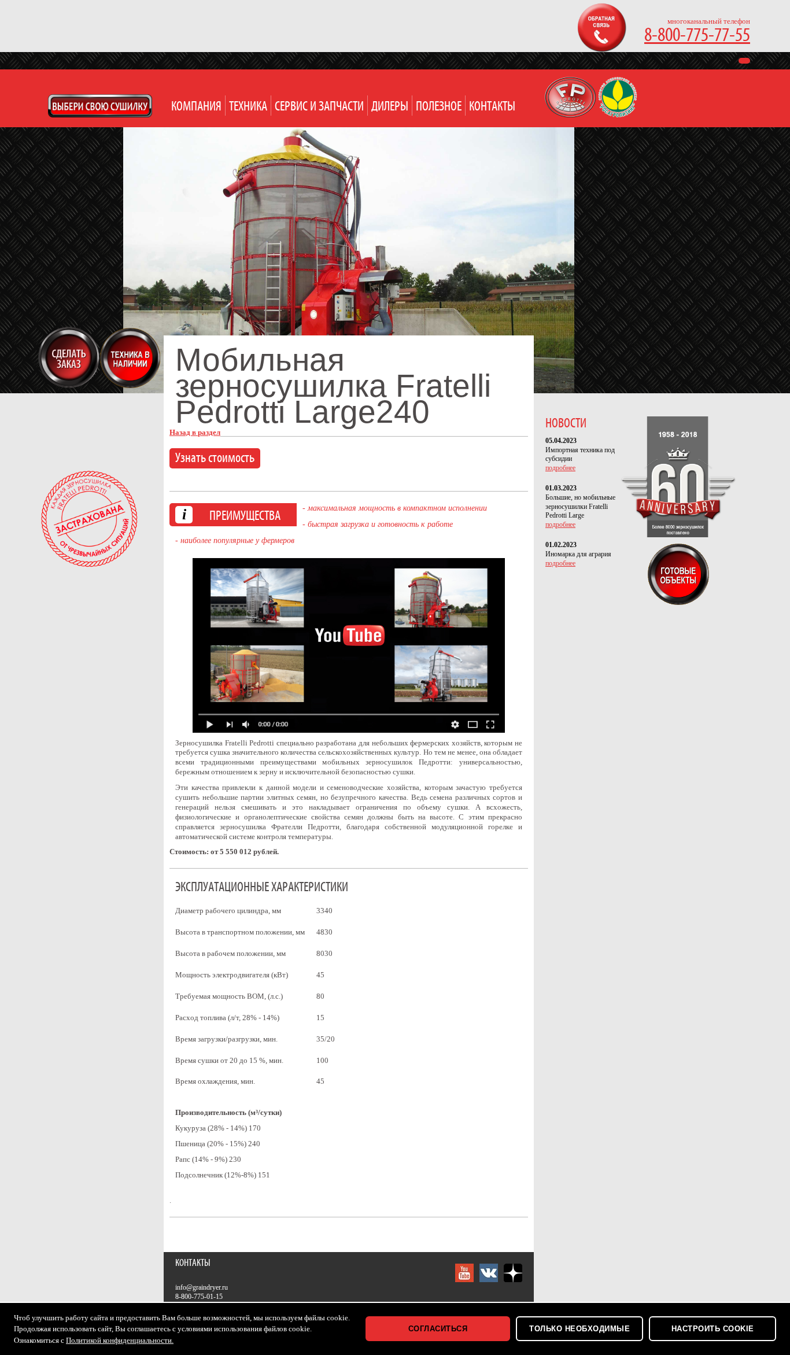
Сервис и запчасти (319, 106)
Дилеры (389, 106)
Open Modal (100, 105)
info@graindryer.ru (201, 1287)
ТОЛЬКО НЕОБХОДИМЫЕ (579, 1328)
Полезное (439, 106)
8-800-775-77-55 (697, 35)
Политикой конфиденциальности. (119, 1340)
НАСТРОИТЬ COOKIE (712, 1328)
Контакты (492, 106)
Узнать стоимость (214, 458)
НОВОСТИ (565, 423)
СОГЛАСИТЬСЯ (438, 1328)
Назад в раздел (194, 432)
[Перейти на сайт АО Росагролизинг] (617, 114)
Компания (196, 106)
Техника (248, 106)
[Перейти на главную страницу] (571, 114)
